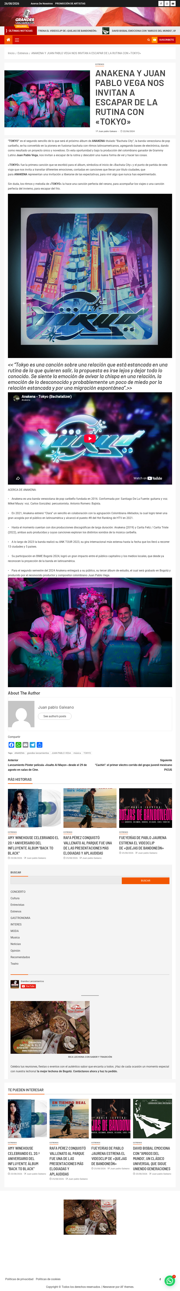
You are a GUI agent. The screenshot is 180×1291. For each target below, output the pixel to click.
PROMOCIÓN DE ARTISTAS (70, 3)
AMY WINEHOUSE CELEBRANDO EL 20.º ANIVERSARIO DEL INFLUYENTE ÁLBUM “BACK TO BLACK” (24, 1158)
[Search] (148, 40)
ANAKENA (19, 753)
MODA (15, 931)
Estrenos (99, 64)
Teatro (14, 963)
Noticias (16, 944)
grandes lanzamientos (38, 753)
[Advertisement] (32, 1232)
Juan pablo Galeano (108, 131)
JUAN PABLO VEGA (61, 753)
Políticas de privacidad (19, 1279)
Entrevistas (17, 904)
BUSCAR (145, 880)
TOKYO (87, 753)
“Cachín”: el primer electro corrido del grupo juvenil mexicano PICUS (133, 765)
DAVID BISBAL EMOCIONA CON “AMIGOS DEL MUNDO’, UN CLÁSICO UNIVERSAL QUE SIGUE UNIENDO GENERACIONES (106, 30)
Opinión (15, 950)
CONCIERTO (18, 891)
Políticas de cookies (48, 1279)
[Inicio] (8, 40)
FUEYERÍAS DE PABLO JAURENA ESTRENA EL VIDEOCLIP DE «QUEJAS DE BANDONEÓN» (142, 842)
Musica (15, 937)
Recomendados (20, 957)
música (77, 753)
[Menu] (16, 40)
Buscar (16, 872)
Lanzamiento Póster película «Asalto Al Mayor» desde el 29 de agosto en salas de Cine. (47, 765)
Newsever (109, 1287)
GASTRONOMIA (20, 918)
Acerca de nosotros (42, 3)
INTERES (16, 924)
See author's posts (54, 716)
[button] (16, 40)
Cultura (15, 898)
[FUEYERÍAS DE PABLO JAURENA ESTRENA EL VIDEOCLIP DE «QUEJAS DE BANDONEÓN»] (145, 808)
